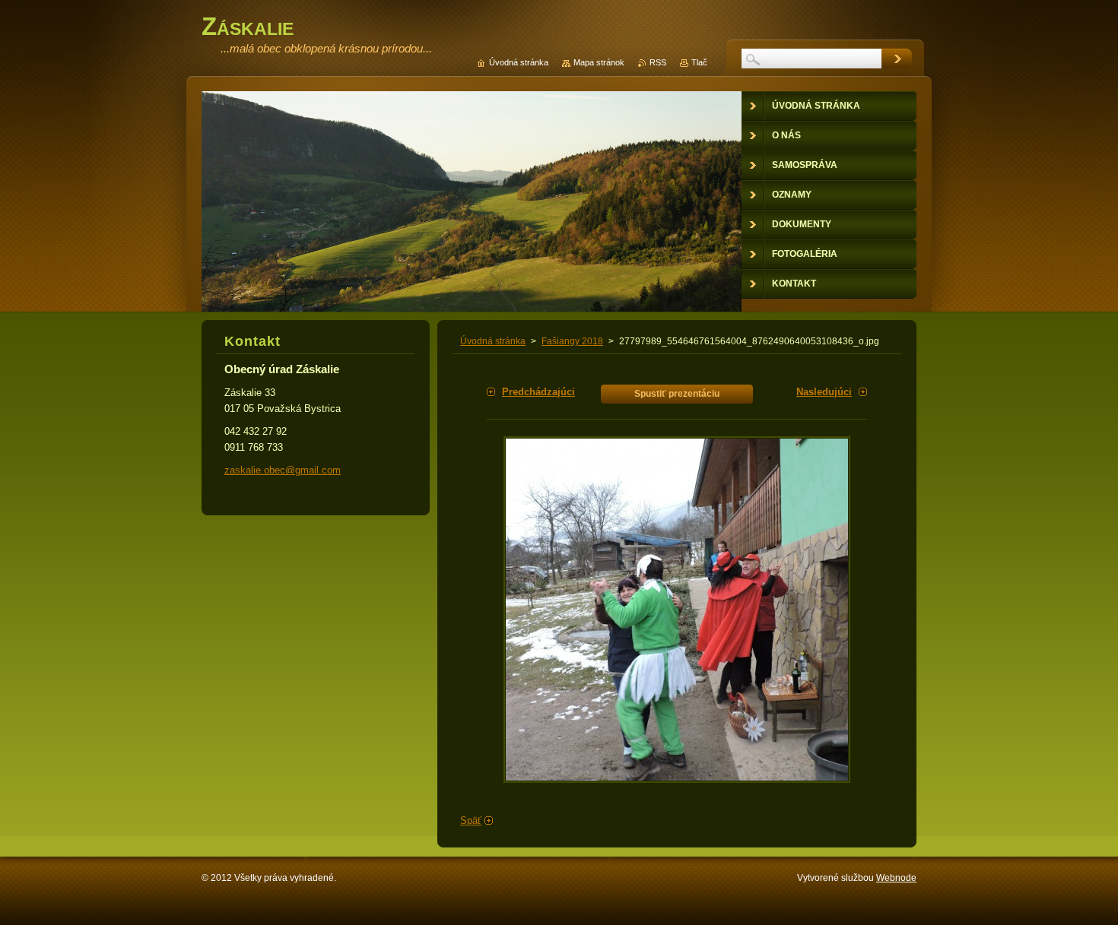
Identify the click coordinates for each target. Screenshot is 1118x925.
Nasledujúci (824, 392)
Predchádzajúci (538, 392)
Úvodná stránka (493, 341)
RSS (658, 62)
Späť (470, 820)
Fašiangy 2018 (572, 341)
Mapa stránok (598, 62)
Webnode (896, 877)
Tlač (699, 62)
